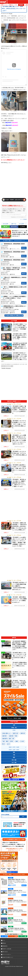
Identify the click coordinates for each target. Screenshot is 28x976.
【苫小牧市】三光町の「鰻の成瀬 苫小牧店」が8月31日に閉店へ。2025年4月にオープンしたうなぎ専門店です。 (19, 410)
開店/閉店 (21, 4)
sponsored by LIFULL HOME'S (19, 874)
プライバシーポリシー (6, 954)
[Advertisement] (14, 385)
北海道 (11, 13)
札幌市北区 (22, 733)
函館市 (16, 741)
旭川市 (8, 744)
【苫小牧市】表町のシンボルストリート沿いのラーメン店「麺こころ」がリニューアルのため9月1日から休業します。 (19, 656)
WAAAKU (9, 368)
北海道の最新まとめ (6, 733)
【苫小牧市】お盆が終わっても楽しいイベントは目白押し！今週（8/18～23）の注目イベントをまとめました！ (19, 468)
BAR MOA (3, 366)
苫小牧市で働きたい (8, 240)
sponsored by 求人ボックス (19, 240)
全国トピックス (4, 4)
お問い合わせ (5, 951)
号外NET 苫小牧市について (7, 957)
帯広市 (3, 744)
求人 (16, 4)
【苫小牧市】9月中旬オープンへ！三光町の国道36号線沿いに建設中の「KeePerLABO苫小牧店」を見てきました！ (19, 586)
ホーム (3, 940)
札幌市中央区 (15, 733)
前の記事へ (6, 223)
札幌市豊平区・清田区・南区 (8, 738)
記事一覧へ (14, 223)
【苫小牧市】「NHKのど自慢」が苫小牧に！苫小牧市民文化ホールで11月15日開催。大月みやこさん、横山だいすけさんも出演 (19, 684)
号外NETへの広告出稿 (6, 948)
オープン (8, 366)
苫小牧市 (22, 741)
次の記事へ (22, 223)
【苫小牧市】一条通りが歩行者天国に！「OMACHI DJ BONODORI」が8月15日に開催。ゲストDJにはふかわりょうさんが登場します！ (19, 526)
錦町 (12, 366)
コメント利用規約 (23, 219)
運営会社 (4, 943)
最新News (11, 4)
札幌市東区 (4, 736)
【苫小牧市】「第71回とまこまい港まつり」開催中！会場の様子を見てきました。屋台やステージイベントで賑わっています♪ (19, 483)
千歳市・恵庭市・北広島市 (7, 741)
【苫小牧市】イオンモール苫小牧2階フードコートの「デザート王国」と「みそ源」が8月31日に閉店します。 (19, 424)
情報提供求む (5, 946)
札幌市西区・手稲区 (13, 736)
